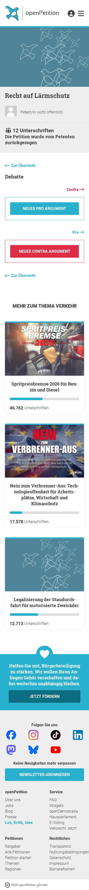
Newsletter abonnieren (45, 774)
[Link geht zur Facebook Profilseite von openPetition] (11, 734)
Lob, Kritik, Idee (19, 822)
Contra (73, 189)
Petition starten (18, 857)
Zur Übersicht (23, 165)
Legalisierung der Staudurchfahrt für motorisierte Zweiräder (44, 602)
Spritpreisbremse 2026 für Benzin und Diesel (44, 387)
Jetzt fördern (44, 696)
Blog (9, 811)
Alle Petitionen (17, 852)
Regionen (13, 869)
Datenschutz (60, 857)
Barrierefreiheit (62, 869)
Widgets (56, 805)
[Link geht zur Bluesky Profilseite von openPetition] (33, 749)
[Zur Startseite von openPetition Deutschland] (32, 13)
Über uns (13, 800)
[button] (71, 14)
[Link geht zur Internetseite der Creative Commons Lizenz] (8, 884)
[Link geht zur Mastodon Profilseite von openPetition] (11, 749)
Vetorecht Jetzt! (63, 828)
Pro (76, 232)
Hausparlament (62, 817)
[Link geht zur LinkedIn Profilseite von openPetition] (78, 734)
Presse (11, 817)
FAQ (53, 800)
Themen (12, 863)
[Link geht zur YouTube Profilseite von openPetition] (56, 749)
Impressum (59, 863)
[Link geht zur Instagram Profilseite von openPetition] (33, 734)
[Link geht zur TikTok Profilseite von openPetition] (56, 734)
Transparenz (60, 846)
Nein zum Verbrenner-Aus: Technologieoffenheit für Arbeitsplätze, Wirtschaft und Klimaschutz (44, 494)
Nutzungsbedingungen (69, 852)
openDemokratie (63, 811)
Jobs (9, 805)
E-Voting (56, 822)
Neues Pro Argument (44, 208)
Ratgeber (13, 846)
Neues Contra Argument (44, 251)
